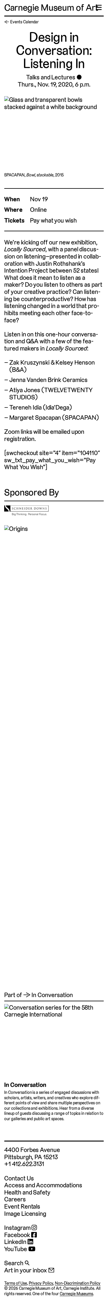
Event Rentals (22, 1206)
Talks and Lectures (50, 77)
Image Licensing (25, 1214)
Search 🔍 (16, 1263)
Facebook (17, 1235)
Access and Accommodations (43, 1185)
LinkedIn (16, 1241)
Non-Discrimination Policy (77, 1283)
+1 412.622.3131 (24, 1164)
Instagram (18, 1227)
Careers (15, 1199)
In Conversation (25, 1085)
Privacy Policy (41, 1283)
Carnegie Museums (76, 1293)
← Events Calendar (21, 22)
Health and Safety (27, 1192)
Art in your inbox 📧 (29, 1270)
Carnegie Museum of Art (51, 7)
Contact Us (19, 1178)
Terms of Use (15, 1283)
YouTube (16, 1249)
